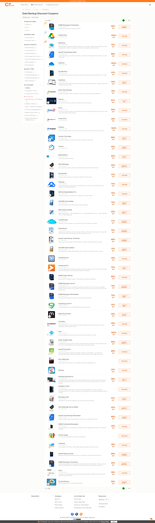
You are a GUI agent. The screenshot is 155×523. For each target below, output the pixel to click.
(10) (38, 93)
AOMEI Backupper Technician (68, 462)
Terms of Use (58, 502)
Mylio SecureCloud (64, 313)
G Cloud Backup (63, 481)
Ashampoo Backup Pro (65, 376)
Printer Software (31, 115)
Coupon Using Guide (79, 502)
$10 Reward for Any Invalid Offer (82, 507)
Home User (29, 37)
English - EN (104, 499)
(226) (39, 112)
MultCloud (61, 43)
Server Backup (30, 62)
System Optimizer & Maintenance (31, 119)
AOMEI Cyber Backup (65, 275)
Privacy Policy (105, 521)
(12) (36, 53)
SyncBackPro (62, 71)
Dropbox (61, 127)
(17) (41, 56)
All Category (102, 506)
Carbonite (61, 321)
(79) (37, 103)
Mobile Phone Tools (32, 112)
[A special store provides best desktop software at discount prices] (9, 4)
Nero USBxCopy (63, 359)
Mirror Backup (30, 81)
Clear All (34, 17)
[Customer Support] (151, 518)
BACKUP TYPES (29, 69)
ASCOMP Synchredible (65, 201)
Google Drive (62, 35)
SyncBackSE (62, 173)
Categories (27, 9)
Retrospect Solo (63, 397)
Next (129, 20)
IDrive (60, 108)
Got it (114, 521)
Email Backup (29, 65)
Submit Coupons (59, 507)
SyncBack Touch (63, 386)
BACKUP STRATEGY (30, 44)
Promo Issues (77, 499)
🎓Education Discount (37, 4)
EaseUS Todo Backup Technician (69, 238)
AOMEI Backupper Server (66, 283)
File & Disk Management (33, 109)
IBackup (61, 370)
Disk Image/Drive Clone (33, 56)
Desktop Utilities (31, 104)
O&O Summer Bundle (65, 210)
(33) (36, 47)
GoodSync (61, 80)
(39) (33, 37)
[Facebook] (72, 514)
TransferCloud (63, 220)
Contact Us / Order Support (81, 504)
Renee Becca (62, 228)
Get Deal (124, 36)
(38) (41, 59)
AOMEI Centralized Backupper (68, 424)
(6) (28, 27)
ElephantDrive (63, 155)
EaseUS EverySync (64, 349)
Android (28, 24)
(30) (39, 78)
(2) (29, 30)
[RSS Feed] (81, 514)
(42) (34, 72)
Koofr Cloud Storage (65, 90)
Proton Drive (62, 118)
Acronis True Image (64, 136)
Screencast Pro (63, 265)
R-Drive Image (63, 435)
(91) (34, 120)
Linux (27, 30)
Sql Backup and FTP (65, 303)
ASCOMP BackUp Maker (66, 247)
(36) (35, 50)
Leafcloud (61, 443)
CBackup (61, 182)
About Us (57, 499)
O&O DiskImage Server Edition (68, 407)
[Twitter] (76, 514)
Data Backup (29, 96)
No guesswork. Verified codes (77, 1)
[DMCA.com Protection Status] (77, 519)
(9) (37, 90)
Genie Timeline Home (65, 340)
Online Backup (30, 50)
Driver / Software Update (34, 106)
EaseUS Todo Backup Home (67, 52)
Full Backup (30, 72)
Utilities (36, 9)
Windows (25, 17)
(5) (31, 24)
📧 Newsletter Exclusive (52, 4)
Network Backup (31, 53)
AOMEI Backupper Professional (68, 25)
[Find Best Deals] (150, 4)
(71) (41, 109)
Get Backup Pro (63, 257)
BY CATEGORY (28, 85)
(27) (35, 40)
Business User (30, 40)
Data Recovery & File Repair (33, 100)
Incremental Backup (32, 78)
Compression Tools (32, 93)
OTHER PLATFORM (30, 21)
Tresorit (60, 146)
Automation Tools (31, 90)
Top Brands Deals (103, 503)
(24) (38, 75)
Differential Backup (32, 75)
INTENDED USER (29, 34)
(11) (35, 62)
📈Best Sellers (24, 4)
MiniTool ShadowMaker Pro (67, 192)
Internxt (61, 99)
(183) (26, 101)
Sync (60, 331)
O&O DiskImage (63, 164)
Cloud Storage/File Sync (33, 59)
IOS (27, 27)
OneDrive (61, 63)
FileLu (60, 470)
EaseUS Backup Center (66, 453)
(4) (35, 80)
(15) (42, 106)
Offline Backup (31, 47)
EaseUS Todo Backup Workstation (69, 415)
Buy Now (124, 361)
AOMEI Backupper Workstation (68, 294)
